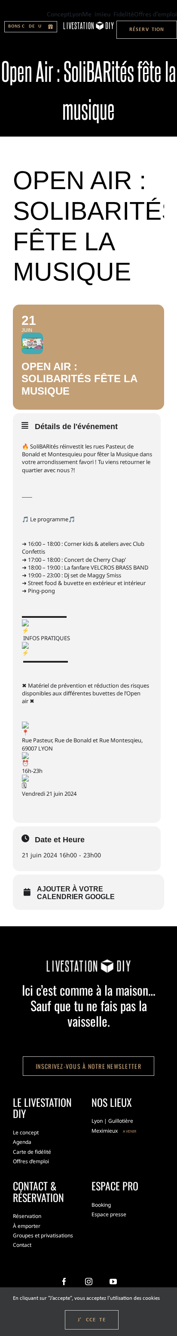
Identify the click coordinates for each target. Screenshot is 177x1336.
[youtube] (113, 1281)
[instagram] (89, 1281)
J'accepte (92, 1320)
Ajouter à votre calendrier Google (76, 892)
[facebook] (64, 1281)
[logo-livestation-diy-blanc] (88, 24)
